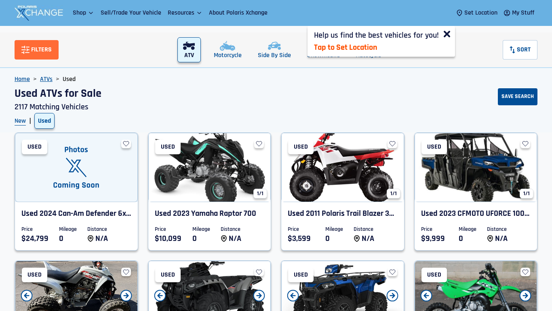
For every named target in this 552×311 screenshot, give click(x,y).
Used (44, 121)
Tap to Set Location (345, 47)
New (20, 121)
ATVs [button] (46, 79)
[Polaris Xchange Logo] (39, 13)
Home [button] (22, 79)
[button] (83, 12)
